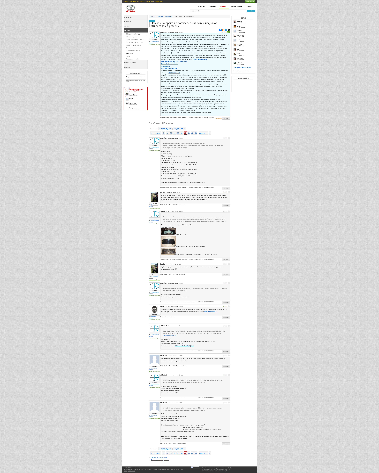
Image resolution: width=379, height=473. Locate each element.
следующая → (179, 128)
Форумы (223, 6)
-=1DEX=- (132, 94)
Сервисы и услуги (236, 6)
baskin (239, 26)
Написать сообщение (154, 44)
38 (189, 133)
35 (178, 133)
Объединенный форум (133, 34)
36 (181, 133)
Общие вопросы (131, 37)
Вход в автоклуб (250, 1)
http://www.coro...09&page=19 (184, 346)
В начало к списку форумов (160, 460)
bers (238, 54)
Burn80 (239, 22)
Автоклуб (213, 6)
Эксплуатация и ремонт (133, 48)
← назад (157, 133)
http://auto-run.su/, (174, 73)
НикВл (239, 40)
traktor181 (132, 103)
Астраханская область (153, 205)
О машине (201, 6)
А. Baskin (229, 468)
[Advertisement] (245, 89)
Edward (239, 63)
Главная (152, 16)
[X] (229, 30)
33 (171, 133)
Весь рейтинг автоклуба (242, 67)
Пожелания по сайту (132, 59)
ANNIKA (131, 99)
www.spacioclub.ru (129, 471)
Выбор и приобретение (133, 45)
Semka (162, 192)
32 (167, 133)
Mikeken (240, 31)
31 (164, 133)
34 (174, 133)
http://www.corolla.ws (210, 312)
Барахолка (168, 16)
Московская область (153, 368)
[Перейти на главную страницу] (131, 8)
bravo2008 (163, 355)
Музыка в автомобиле (133, 51)
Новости (249, 6)
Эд (238, 49)
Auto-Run (163, 32)
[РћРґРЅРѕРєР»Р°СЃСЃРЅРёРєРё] (223, 30)
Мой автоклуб (128, 17)
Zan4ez (239, 44)
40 (196, 133)
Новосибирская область (154, 41)
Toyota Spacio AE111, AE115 (135, 40)
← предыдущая (165, 128)
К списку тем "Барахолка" (159, 457)
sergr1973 (163, 306)
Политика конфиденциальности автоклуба (215, 471)
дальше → (203, 133)
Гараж (128, 56)
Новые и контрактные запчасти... (184, 16)
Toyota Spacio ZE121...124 (134, 42)
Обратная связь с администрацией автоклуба (216, 469)
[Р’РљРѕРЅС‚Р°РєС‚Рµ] (220, 30)
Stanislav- (240, 35)
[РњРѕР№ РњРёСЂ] (226, 30)
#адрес (181, 32)
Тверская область (152, 317)
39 (192, 133)
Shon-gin (240, 58)
